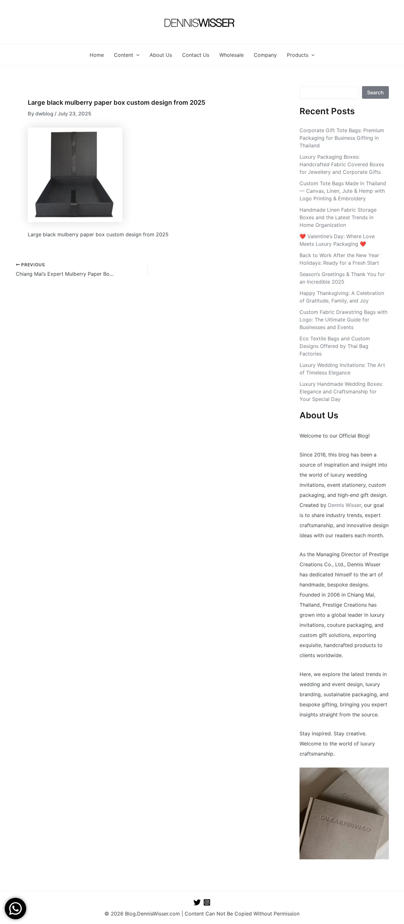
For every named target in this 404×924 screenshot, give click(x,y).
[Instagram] (207, 902)
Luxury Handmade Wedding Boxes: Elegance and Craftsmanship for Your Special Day (341, 391)
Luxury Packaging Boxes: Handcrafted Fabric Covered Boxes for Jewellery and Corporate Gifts (342, 164)
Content (123, 55)
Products (297, 55)
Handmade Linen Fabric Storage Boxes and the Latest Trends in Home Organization (338, 217)
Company (265, 55)
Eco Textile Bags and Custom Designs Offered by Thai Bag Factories (335, 346)
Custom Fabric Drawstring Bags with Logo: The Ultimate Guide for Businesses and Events (343, 319)
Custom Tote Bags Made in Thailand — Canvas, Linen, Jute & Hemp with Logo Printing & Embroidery (343, 191)
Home (97, 55)
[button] (136, 55)
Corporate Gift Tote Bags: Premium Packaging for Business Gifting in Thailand (342, 138)
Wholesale (231, 55)
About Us (161, 55)
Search (375, 92)
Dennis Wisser (344, 505)
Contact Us (195, 55)
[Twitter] (197, 902)
